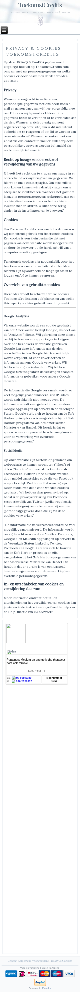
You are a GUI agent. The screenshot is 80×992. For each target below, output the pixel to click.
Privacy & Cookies (61, 961)
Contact (12, 961)
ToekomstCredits (40, 5)
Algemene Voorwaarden (33, 961)
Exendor (46, 988)
